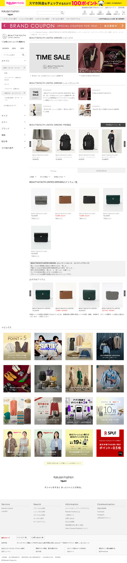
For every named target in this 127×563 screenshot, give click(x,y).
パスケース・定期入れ (11, 89)
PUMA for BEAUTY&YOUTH (101, 93)
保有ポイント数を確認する (107, 548)
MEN (14, 48)
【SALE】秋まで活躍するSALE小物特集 (105, 109)
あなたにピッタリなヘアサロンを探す (13, 548)
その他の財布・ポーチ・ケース (13, 99)
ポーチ (6, 84)
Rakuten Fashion (42, 32)
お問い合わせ (69, 518)
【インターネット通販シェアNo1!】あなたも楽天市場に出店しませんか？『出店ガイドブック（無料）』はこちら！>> (52, 543)
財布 (5, 73)
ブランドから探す (39, 508)
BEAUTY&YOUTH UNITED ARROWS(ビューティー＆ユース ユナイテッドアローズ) (78, 32)
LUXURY (4, 511)
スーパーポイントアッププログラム (77, 508)
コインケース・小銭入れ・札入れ (13, 79)
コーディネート (101, 170)
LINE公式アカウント (104, 518)
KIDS (22, 48)
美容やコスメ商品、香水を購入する (47, 548)
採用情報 (57, 557)
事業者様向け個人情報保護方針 (31, 557)
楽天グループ (109, 7)
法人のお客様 (69, 522)
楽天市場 (121, 7)
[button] (42, 146)
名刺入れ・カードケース (12, 93)
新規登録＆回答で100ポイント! (92, 7)
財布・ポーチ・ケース (11, 68)
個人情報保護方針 (14, 557)
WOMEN (5, 48)
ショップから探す (39, 512)
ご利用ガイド (69, 515)
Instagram (100, 515)
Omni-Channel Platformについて (76, 528)
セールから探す (38, 518)
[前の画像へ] (30, 144)
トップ (31, 32)
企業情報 (4, 557)
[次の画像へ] (125, 144)
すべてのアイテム (39, 522)
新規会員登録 (101, 508)
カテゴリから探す (39, 515)
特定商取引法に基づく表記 (74, 525)
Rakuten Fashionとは (72, 512)
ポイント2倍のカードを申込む (76, 548)
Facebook (100, 512)
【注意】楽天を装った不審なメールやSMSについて (63, 463)
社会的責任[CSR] (48, 557)
